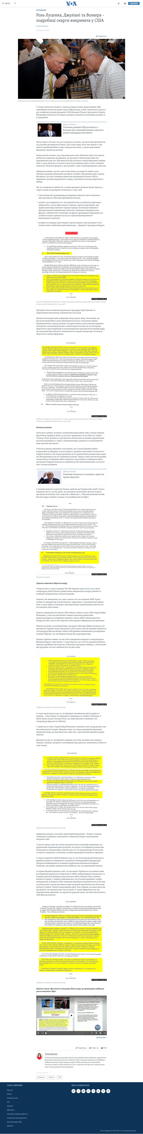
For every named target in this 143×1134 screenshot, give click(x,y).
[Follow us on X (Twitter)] (78, 1091)
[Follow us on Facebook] (73, 1091)
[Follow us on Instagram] (88, 1091)
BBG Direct (11, 1110)
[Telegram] (118, 3)
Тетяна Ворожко (42, 26)
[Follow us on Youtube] (83, 1091)
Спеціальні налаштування (17, 1118)
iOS (8, 1102)
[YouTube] (125, 3)
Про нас (10, 1090)
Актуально (41, 10)
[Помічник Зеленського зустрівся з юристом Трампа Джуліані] (49, 477)
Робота (9, 1094)
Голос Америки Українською (51, 1002)
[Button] (101, 36)
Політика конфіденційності (17, 1114)
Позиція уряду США (14, 1122)
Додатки (10, 1126)
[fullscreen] (105, 1033)
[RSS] (98, 1091)
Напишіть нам (12, 1098)
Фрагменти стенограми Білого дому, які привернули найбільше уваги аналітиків (73, 999)
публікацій (88, 589)
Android (10, 1106)
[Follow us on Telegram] (93, 1091)
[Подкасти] (103, 1091)
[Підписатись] (108, 1091)
